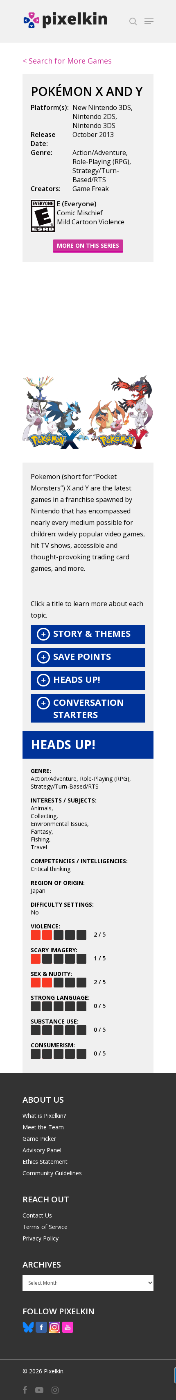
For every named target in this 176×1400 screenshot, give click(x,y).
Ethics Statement (45, 1161)
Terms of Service (45, 1227)
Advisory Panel (42, 1150)
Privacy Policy (41, 1238)
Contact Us (37, 1215)
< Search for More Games (67, 61)
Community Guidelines (52, 1173)
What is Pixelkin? (44, 1116)
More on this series (88, 245)
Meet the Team (43, 1127)
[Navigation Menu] (148, 21)
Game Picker (39, 1138)
